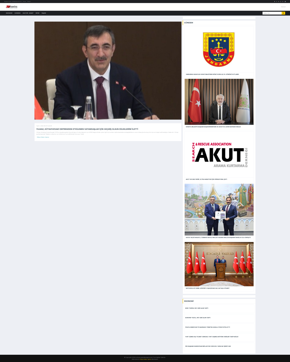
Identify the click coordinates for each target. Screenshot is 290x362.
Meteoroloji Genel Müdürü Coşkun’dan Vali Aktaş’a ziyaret (208, 288)
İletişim (29, 1)
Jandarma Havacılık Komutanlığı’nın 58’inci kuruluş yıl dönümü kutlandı (212, 74)
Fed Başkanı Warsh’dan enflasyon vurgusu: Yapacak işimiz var (208, 346)
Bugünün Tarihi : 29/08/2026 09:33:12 (13, 1)
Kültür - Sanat (28, 13)
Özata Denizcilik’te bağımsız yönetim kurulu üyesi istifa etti (207, 327)
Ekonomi (9, 13)
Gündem (17, 13)
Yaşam (44, 13)
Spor (37, 13)
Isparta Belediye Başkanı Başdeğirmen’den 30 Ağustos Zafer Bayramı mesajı (213, 127)
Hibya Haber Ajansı (145, 359)
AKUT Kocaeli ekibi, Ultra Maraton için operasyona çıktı (206, 179)
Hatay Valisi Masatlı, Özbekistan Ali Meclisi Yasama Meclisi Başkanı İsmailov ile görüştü (218, 237)
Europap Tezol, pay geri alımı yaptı (197, 317)
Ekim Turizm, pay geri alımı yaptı (196, 308)
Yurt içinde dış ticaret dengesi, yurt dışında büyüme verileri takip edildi (211, 336)
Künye (24, 1)
